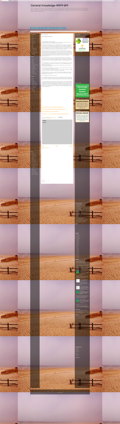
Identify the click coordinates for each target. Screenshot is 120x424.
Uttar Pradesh (34, 86)
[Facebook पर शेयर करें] (61, 117)
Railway (33, 38)
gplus (77, 350)
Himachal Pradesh (34, 83)
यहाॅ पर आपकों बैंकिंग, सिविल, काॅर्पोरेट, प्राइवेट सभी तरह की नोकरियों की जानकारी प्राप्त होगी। (81, 312)
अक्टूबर (77, 241)
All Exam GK (78, 214)
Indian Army (34, 42)
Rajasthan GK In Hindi (79, 275)
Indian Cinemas (34, 169)
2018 (77, 235)
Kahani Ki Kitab (77, 35)
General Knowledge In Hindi (84, 286)
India (32, 79)
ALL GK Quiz (78, 216)
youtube (77, 354)
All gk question (78, 215)
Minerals (33, 170)
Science (33, 58)
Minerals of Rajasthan (35, 174)
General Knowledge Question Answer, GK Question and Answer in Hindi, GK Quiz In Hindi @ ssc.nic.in (84, 280)
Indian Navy (34, 54)
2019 (77, 234)
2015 (77, 253)
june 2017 (77, 212)
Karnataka (33, 91)
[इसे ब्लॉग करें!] (59, 117)
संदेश (43, 180)
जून (76, 246)
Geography (33, 67)
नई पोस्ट (43, 146)
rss (76, 352)
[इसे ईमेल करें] (58, 117)
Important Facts (34, 155)
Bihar (33, 88)
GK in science (46, 118)
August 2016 (78, 205)
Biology (33, 63)
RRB (32, 47)
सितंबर (77, 242)
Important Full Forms (35, 164)
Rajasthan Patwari (34, 49)
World (33, 78)
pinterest (77, 355)
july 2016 (49, 118)
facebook (77, 349)
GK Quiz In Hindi (82, 290)
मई (76, 247)
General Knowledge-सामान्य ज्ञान (49, 5)
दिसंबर (77, 239)
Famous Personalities (35, 161)
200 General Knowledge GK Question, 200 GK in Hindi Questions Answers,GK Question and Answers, (82, 265)
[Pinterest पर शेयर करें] (62, 117)
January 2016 (78, 209)
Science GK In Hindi (82, 299)
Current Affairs (34, 73)
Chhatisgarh (33, 87)
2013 (77, 256)
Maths (33, 59)
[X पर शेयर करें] (60, 117)
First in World (34, 160)
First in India (34, 154)
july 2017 (77, 211)
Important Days (34, 163)
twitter (77, 348)
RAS (32, 44)
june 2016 (77, 208)
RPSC (33, 39)
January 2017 (78, 207)
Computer (33, 71)
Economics (33, 66)
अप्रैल (77, 248)
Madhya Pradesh (34, 84)
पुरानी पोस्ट (70, 146)
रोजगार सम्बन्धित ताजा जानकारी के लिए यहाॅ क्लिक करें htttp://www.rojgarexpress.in (81, 311)
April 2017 (77, 213)
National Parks (34, 171)
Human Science (34, 68)
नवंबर (77, 240)
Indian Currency (34, 165)
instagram (77, 351)
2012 (77, 257)
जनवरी (77, 252)
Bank (32, 35)
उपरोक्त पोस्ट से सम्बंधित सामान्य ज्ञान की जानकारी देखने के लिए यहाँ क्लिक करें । (54, 109)
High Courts (34, 159)
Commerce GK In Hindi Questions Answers (82, 295)
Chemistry (33, 72)
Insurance (33, 43)
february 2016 (78, 204)
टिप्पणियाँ (44, 181)
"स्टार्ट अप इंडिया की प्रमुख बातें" (79, 217)
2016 (77, 238)
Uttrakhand (33, 82)
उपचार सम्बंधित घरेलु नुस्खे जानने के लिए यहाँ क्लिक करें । (51, 111)
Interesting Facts (34, 156)
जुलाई (77, 245)
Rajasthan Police (34, 48)
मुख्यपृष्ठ (57, 146)
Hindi (33, 62)
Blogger (58, 392)
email (77, 353)
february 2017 (78, 210)
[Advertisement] (53, 20)
